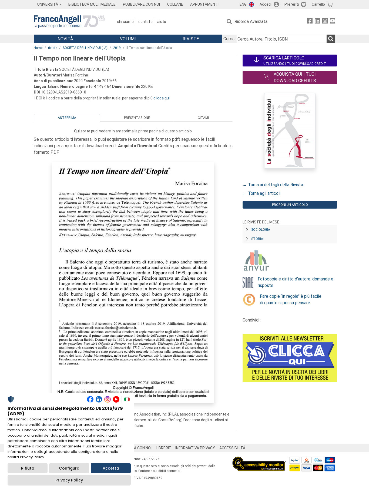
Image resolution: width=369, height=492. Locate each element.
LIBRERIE (163, 448)
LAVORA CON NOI (137, 448)
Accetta (111, 468)
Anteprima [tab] (67, 118)
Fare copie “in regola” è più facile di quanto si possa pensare (290, 299)
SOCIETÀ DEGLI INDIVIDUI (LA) (85, 48)
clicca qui (161, 98)
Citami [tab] (203, 118)
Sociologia (260, 230)
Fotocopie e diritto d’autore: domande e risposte (295, 282)
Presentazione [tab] (137, 118)
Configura (69, 468)
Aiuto (161, 21)
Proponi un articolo (290, 205)
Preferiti (291, 4)
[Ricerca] (331, 39)
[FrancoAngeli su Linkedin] (317, 21)
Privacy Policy (69, 480)
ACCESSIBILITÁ (232, 448)
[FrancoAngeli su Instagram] (325, 21)
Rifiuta (27, 468)
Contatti (145, 21)
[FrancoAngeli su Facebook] (310, 21)
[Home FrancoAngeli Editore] (69, 22)
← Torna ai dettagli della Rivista (273, 184)
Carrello (318, 4)
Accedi (265, 4)
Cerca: (229, 38)
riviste (52, 48)
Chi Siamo (125, 21)
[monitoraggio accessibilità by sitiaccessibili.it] (259, 459)
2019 (117, 48)
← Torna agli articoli (261, 193)
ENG (243, 4)
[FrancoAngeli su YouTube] (332, 21)
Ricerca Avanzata (250, 21)
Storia (257, 239)
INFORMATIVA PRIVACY (195, 448)
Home (38, 48)
